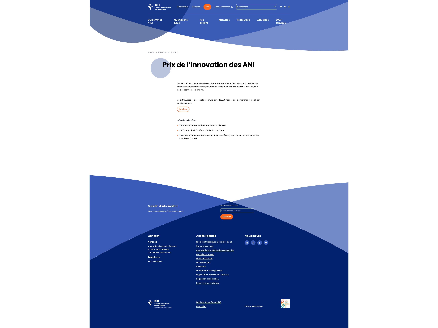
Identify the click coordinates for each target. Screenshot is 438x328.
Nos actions (204, 21)
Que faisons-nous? (205, 254)
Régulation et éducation (207, 279)
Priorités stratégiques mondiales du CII (214, 242)
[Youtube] (266, 242)
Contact (196, 6)
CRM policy (201, 306)
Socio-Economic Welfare (207, 283)
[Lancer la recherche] (275, 6)
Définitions (201, 266)
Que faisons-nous (181, 21)
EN (281, 6)
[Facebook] (259, 242)
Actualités (263, 19)
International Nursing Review (209, 270)
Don (207, 6)
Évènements (182, 6)
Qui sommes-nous (155, 21)
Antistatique (257, 306)
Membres (224, 19)
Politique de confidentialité (208, 302)
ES (289, 6)
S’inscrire (226, 216)
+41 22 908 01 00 (155, 261)
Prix (174, 52)
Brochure (183, 109)
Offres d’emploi (203, 262)
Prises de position (204, 258)
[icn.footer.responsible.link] (285, 303)
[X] (253, 242)
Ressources (243, 19)
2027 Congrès (281, 21)
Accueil (151, 52)
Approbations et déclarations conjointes (215, 250)
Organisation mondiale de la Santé (212, 274)
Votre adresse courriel (229, 205)
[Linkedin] (247, 242)
